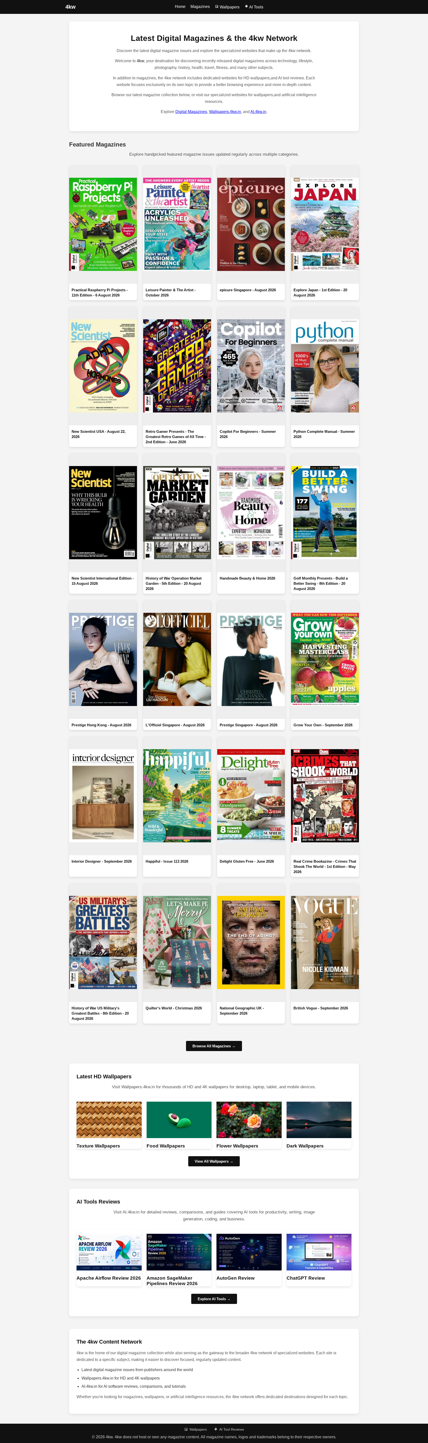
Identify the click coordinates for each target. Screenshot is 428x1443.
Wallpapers (229, 7)
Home (180, 6)
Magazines (200, 6)
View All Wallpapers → (214, 1161)
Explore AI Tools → (214, 1299)
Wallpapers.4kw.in (225, 112)
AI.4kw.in (258, 112)
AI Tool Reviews (231, 1429)
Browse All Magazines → (214, 1046)
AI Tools (255, 7)
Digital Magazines (191, 112)
